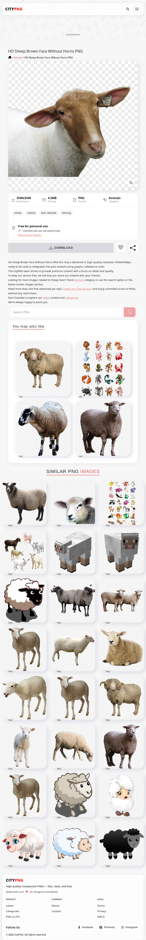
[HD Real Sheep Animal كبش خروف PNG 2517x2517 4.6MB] (24, 503)
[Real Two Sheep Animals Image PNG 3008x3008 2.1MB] (73, 600)
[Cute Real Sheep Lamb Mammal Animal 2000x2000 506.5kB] (24, 746)
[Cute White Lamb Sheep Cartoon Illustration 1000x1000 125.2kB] (73, 844)
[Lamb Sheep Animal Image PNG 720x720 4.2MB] (24, 649)
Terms (101, 905)
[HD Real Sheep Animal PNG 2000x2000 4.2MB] (73, 698)
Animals (115, 198)
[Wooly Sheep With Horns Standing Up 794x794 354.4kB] (122, 698)
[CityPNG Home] (14, 9)
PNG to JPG (13, 916)
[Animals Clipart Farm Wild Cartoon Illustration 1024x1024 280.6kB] (122, 503)
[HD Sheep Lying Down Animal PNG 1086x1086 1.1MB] (122, 649)
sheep (17, 212)
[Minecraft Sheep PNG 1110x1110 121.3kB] (122, 552)
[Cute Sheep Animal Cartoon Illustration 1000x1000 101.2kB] (73, 795)
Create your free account (77, 288)
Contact (56, 911)
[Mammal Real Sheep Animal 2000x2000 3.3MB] (24, 795)
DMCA (101, 916)
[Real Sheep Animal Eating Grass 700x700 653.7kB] (73, 746)
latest (46, 297)
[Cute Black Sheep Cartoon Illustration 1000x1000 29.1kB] (122, 844)
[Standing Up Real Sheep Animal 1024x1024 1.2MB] (122, 746)
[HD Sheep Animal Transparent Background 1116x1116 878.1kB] (73, 649)
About (55, 905)
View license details (29, 235)
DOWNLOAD (63, 247)
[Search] (128, 9)
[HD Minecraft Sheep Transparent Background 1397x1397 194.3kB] (73, 552)
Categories (12, 911)
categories (71, 297)
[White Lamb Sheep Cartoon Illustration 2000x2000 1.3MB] (24, 844)
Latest (10, 905)
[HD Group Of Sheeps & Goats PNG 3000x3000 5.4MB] (24, 552)
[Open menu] (137, 9)
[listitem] (85, 927)
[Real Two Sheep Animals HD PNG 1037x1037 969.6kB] (122, 600)
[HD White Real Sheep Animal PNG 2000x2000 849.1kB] (24, 698)
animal (31, 212)
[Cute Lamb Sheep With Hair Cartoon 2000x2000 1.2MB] (122, 795)
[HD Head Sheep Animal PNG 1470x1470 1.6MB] (73, 503)
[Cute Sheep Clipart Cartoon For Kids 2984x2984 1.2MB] (24, 600)
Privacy (101, 911)
